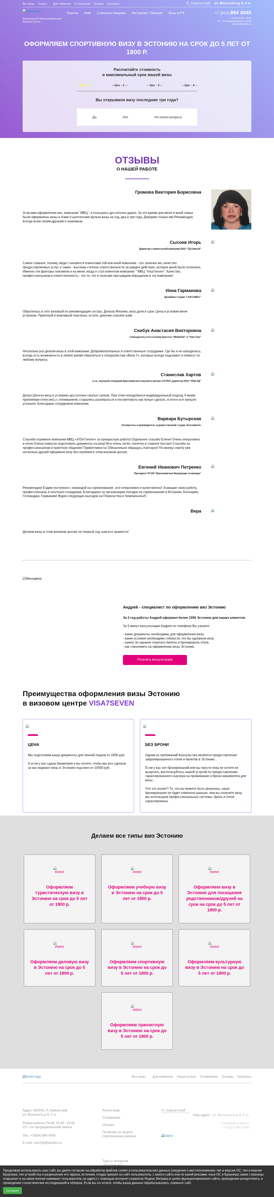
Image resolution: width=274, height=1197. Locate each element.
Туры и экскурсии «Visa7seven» (115, 1163)
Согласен (12, 1190)
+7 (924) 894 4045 (236, 1127)
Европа (72, 13)
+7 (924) (233, 12)
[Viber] (207, 19)
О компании (82, 3)
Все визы (29, 3)
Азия (87, 13)
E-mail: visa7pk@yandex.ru (42, 1142)
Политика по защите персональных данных (119, 1134)
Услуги (42, 3)
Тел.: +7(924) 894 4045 (39, 1135)
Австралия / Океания (147, 13)
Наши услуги (186, 1076)
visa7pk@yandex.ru (241, 24)
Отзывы (99, 3)
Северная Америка (111, 13)
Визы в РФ (177, 13)
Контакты (113, 3)
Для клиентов (62, 3)
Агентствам (111, 1110)
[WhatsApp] (213, 19)
